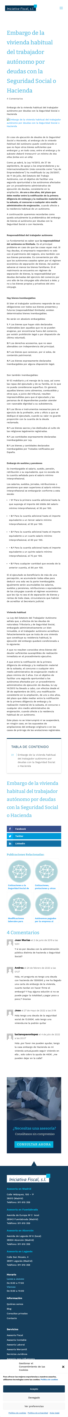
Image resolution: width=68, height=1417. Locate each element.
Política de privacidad (38, 1413)
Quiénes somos (15, 1304)
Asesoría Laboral (16, 1345)
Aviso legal (54, 1413)
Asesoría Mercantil (17, 1349)
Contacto (12, 1318)
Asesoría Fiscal (15, 1335)
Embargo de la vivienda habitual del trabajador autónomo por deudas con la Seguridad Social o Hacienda (37, 760)
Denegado (34, 1397)
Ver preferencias (34, 1406)
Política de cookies (49, 1379)
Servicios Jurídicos (17, 1354)
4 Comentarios (15, 98)
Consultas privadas (17, 1313)
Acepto (34, 1389)
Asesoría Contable (16, 1340)
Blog (9, 1309)
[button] (63, 1366)
